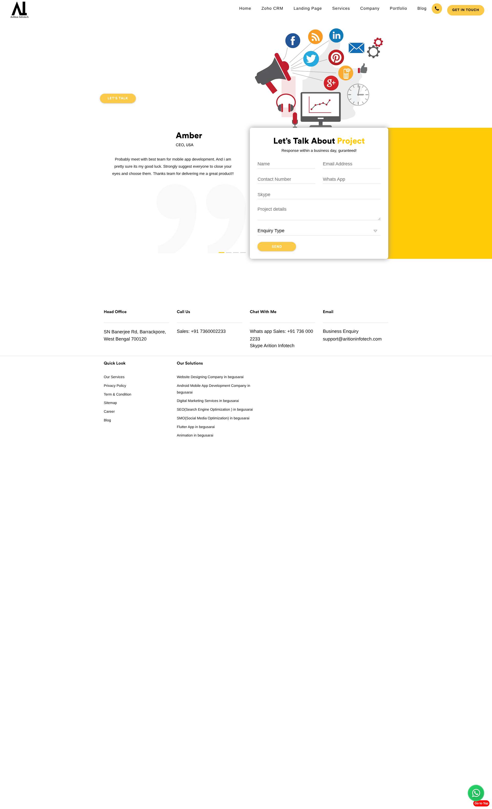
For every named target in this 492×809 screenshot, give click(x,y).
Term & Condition (117, 394)
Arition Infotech (279, 345)
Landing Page (308, 8)
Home (245, 8)
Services (341, 8)
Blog (422, 8)
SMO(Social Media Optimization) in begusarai (213, 418)
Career (109, 411)
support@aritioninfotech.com (352, 339)
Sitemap (110, 403)
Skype (256, 345)
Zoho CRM (272, 8)
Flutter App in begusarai (196, 427)
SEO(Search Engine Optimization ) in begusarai (215, 409)
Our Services (114, 377)
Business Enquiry (340, 331)
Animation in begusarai (195, 435)
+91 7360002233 (208, 331)
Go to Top (481, 803)
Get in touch (465, 10)
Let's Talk (118, 98)
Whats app (261, 331)
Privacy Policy (115, 386)
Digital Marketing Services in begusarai (208, 401)
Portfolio (398, 8)
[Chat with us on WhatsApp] (476, 793)
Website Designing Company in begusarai (210, 377)
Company (370, 8)
